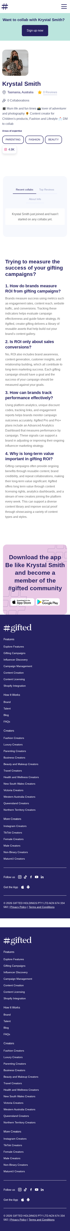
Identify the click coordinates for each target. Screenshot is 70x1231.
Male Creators (12, 845)
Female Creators (14, 839)
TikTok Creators (13, 832)
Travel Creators (13, 770)
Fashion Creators (14, 737)
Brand (7, 701)
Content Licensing (14, 679)
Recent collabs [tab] (24, 189)
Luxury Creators (13, 744)
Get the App (11, 887)
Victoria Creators (13, 790)
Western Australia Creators (19, 796)
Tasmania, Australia (20, 92)
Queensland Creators (16, 803)
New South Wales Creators (19, 783)
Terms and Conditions (42, 906)
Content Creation (14, 672)
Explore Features (14, 646)
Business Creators (14, 757)
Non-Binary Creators (16, 852)
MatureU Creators (14, 858)
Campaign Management (18, 666)
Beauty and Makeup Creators (21, 764)
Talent (7, 708)
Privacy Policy (18, 906)
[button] (64, 6)
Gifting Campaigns (14, 653)
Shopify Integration (15, 685)
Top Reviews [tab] (46, 189)
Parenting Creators (15, 751)
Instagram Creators (15, 826)
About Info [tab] (35, 199)
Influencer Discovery (16, 659)
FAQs (7, 721)
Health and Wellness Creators (21, 777)
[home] (4, 6)
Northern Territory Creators (19, 809)
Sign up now (35, 30)
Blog (6, 715)
